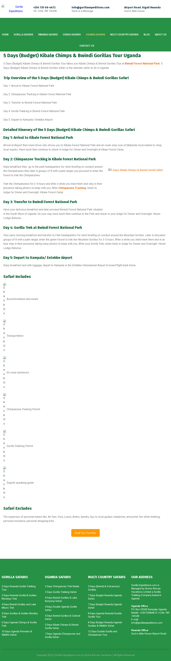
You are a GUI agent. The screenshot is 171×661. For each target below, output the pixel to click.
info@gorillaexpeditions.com (90, 7)
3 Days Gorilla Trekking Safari (61, 592)
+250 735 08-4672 (44, 7)
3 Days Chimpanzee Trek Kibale (62, 586)
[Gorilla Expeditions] (12, 9)
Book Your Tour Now (85, 533)
